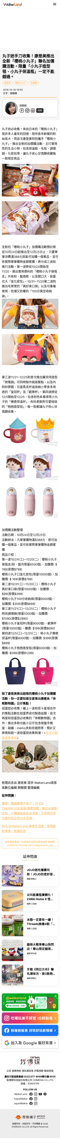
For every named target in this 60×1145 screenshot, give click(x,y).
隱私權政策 (28, 1070)
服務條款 (16, 1070)
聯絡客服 (49, 1070)
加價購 (33, 83)
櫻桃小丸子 (20, 83)
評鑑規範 (39, 1070)
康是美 (7, 83)
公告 (8, 1070)
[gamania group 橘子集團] (30, 1117)
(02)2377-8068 (33, 1076)
